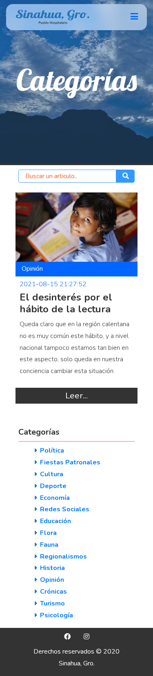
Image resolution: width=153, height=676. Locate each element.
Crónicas (53, 591)
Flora (48, 532)
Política (52, 450)
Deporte (53, 486)
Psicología (56, 615)
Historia (52, 567)
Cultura (51, 474)
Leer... (76, 395)
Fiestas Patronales (70, 462)
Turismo (52, 603)
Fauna (49, 544)
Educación (55, 521)
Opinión (52, 579)
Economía (55, 497)
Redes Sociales (64, 509)
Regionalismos (63, 556)
